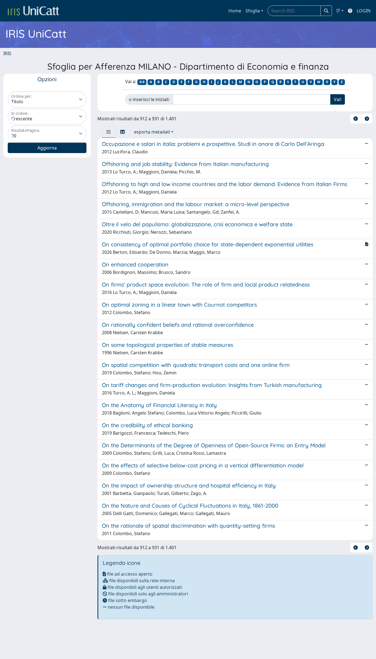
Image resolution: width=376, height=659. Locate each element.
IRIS (7, 53)
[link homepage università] (33, 10)
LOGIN (363, 11)
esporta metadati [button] (152, 132)
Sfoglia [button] (253, 11)
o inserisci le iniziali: (149, 99)
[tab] (109, 132)
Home (234, 11)
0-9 (142, 82)
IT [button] (338, 11)
